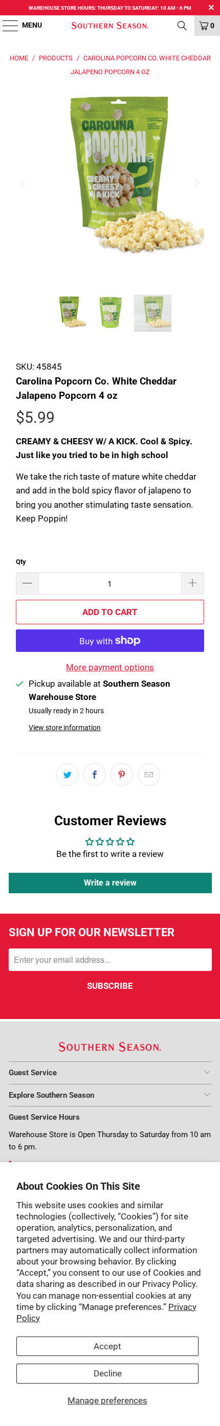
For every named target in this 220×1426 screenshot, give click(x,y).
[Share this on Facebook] (94, 774)
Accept (107, 1346)
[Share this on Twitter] (67, 774)
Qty (21, 561)
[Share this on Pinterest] (122, 774)
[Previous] (23, 183)
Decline (108, 1373)
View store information (65, 727)
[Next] (196, 183)
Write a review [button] (110, 883)
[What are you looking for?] (182, 25)
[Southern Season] (110, 25)
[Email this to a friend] (149, 774)
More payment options (110, 667)
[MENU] (5, 25)
